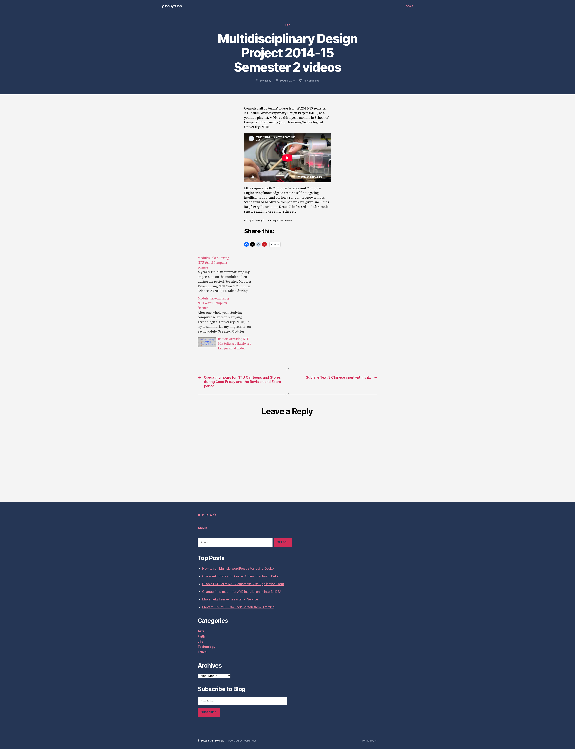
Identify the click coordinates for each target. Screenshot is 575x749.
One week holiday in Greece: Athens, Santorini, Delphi (241, 576)
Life (287, 25)
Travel (202, 652)
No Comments (311, 80)
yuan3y (267, 80)
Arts (201, 631)
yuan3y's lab (172, 6)
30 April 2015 (287, 80)
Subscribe (208, 712)
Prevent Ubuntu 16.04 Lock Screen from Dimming (238, 607)
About (409, 5)
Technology (206, 647)
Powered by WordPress (242, 740)
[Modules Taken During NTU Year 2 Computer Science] (226, 274)
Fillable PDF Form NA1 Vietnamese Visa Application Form (243, 584)
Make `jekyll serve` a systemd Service (230, 599)
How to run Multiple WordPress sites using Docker (238, 568)
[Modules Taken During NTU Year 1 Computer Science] (226, 315)
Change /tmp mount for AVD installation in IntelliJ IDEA (241, 592)
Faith (201, 636)
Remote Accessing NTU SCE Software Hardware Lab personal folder (234, 343)
